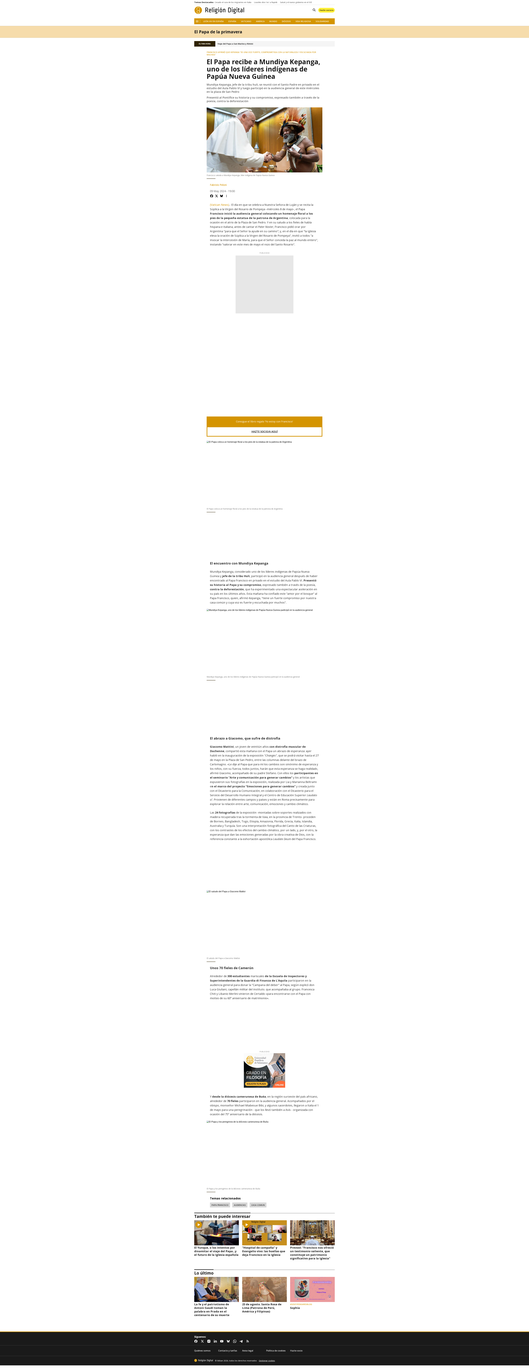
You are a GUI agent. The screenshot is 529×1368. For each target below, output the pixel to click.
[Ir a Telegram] (242, 1341)
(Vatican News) (219, 205)
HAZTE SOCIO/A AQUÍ (264, 431)
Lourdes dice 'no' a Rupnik (265, 2)
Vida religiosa (303, 21)
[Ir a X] (203, 1341)
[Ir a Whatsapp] (235, 1341)
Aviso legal (247, 1350)
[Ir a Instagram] (209, 1341)
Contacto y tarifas (227, 1350)
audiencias (240, 1205)
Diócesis (286, 21)
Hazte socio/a (326, 10)
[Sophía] (312, 1289)
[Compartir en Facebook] (211, 196)
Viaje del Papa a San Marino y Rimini (235, 44)
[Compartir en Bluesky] (221, 196)
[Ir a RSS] (248, 1341)
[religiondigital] (203, 1360)
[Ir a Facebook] (196, 1341)
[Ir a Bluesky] (229, 1341)
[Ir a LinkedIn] (216, 1341)
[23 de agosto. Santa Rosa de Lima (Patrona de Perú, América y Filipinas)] (264, 1289)
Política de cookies (276, 1350)
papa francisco (220, 1205)
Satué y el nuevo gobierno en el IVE (296, 2)
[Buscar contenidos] (313, 10)
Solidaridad (322, 21)
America (260, 21)
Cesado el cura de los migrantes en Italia (233, 2)
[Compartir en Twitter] (216, 196)
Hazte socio (296, 1350)
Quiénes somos (202, 1350)
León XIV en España (213, 21)
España (232, 21)
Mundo (273, 21)
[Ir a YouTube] (222, 1341)
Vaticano (246, 21)
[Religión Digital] (219, 10)
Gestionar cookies (267, 1360)
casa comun (258, 1205)
